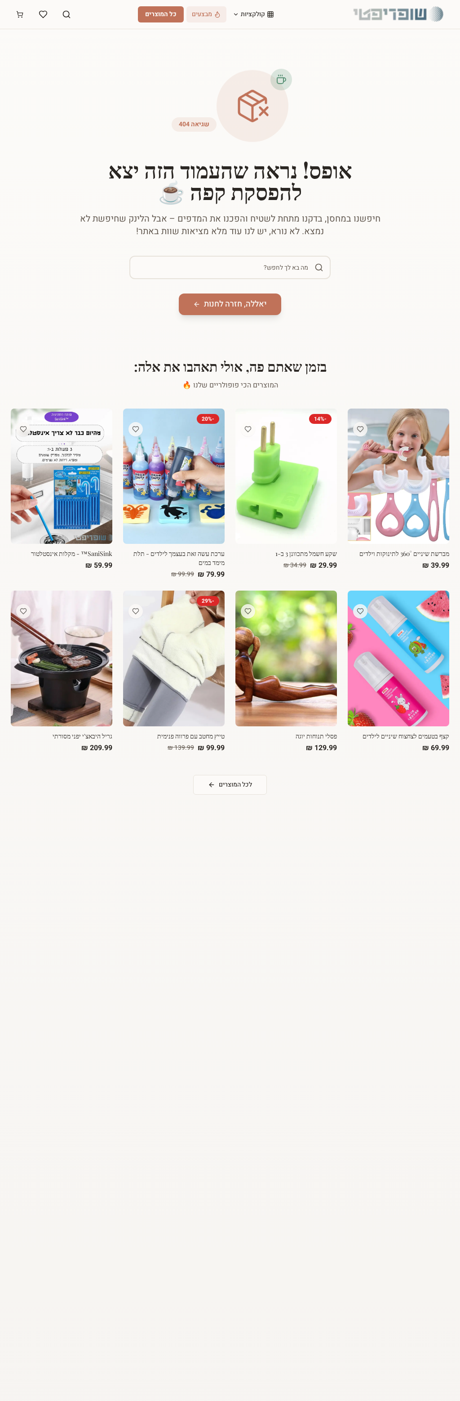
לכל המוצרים (235, 784)
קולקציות (253, 14)
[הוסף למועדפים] (360, 429)
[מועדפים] (43, 14)
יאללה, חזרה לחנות (235, 304)
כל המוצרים (161, 14)
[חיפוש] (66, 14)
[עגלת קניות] (20, 14)
